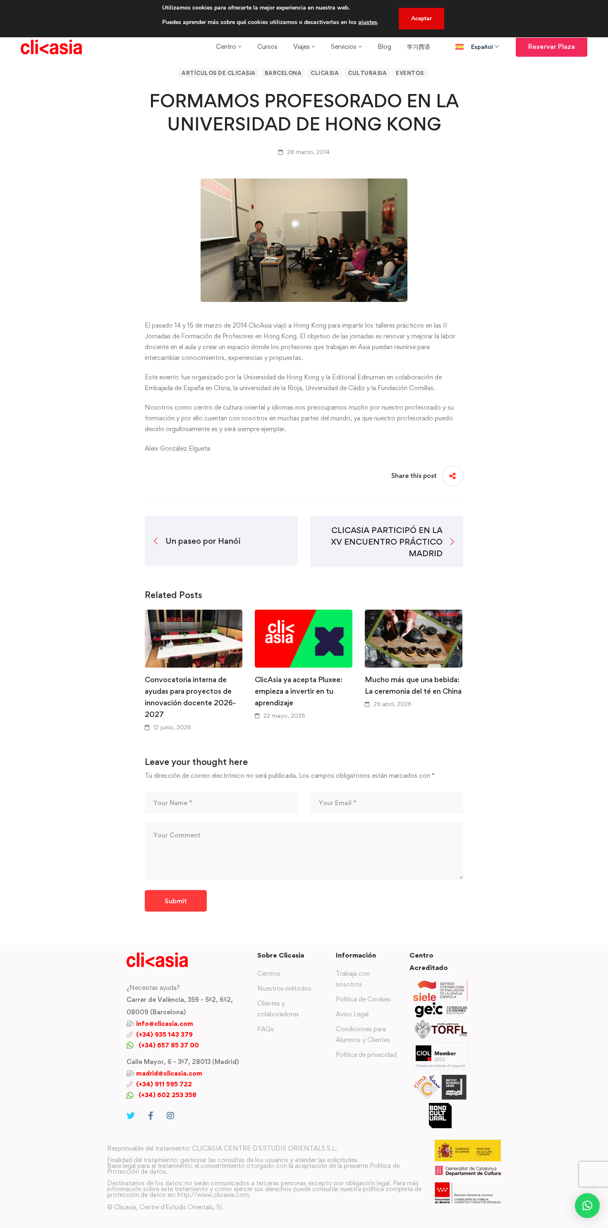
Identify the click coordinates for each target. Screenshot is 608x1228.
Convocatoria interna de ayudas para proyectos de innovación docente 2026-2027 (190, 697)
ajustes (367, 22)
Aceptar (421, 18)
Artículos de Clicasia (219, 73)
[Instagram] (170, 1116)
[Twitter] (130, 1116)
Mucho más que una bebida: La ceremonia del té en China (413, 685)
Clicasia (325, 73)
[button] (587, 1205)
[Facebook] (151, 1116)
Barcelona (283, 73)
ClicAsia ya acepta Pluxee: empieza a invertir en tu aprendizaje (298, 691)
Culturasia (367, 73)
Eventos (410, 73)
